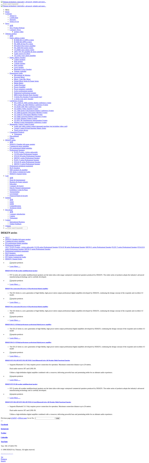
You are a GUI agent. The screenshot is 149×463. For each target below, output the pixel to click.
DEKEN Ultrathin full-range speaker (18, 239)
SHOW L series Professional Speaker (98, 247)
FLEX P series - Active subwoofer (22, 247)
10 (19, 418)
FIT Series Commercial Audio (15, 257)
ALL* (7, 237)
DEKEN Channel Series (13, 259)
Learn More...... (15, 266)
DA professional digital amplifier (16, 243)
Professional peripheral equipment (17, 251)
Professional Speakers (12, 245)
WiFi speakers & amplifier (14, 255)
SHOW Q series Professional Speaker (37, 249)
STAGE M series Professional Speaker (71, 247)
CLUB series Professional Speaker (46, 247)
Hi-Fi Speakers (10, 253)
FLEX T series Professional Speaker (124, 247)
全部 (11, 26)
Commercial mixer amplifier (15, 241)
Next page (23, 418)
